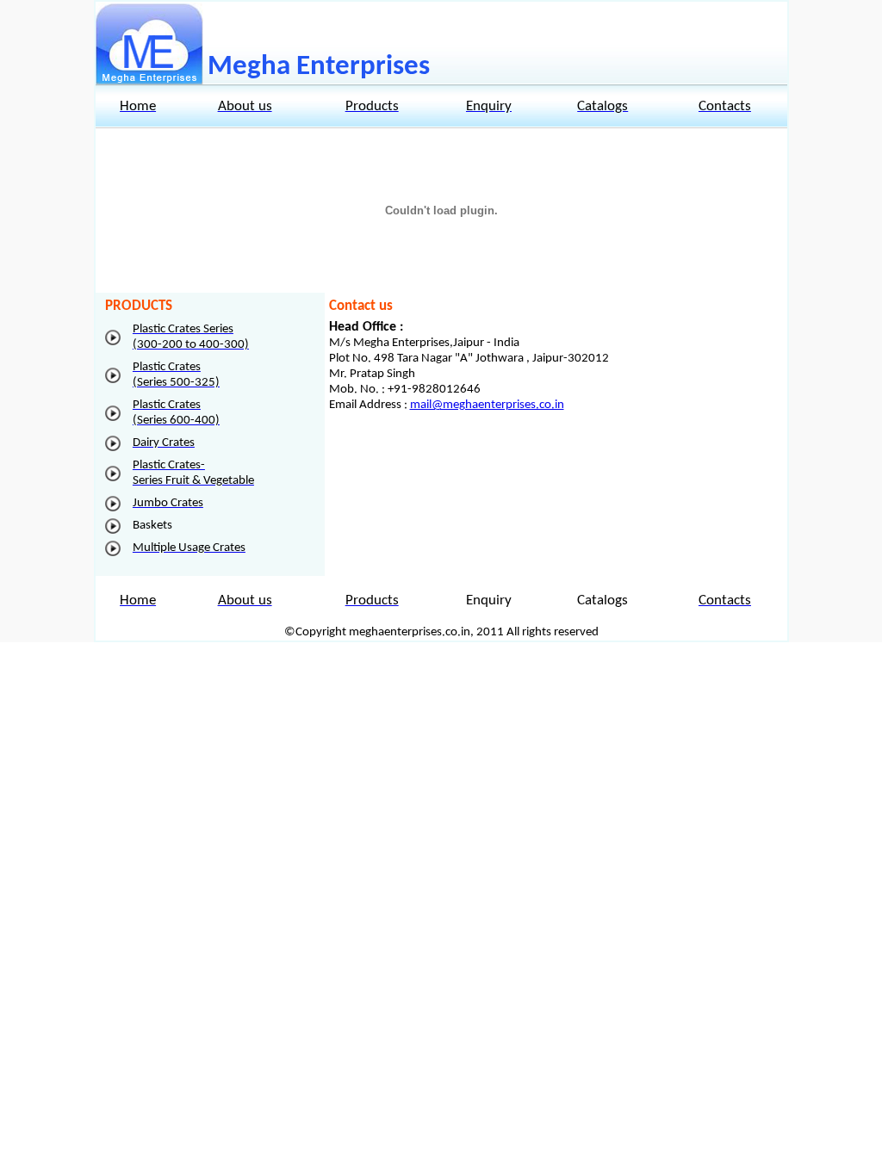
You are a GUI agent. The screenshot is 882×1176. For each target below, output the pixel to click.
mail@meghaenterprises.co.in (487, 405)
